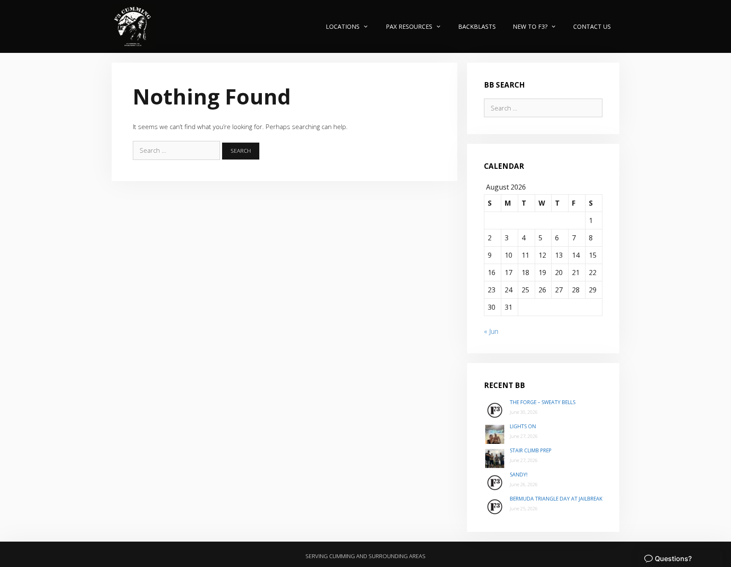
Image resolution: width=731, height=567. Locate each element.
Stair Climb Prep (531, 450)
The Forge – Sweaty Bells (542, 402)
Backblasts (477, 26)
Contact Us (592, 26)
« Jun (491, 331)
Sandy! (519, 474)
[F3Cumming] (133, 26)
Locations (343, 26)
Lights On (523, 426)
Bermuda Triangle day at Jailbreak (556, 498)
